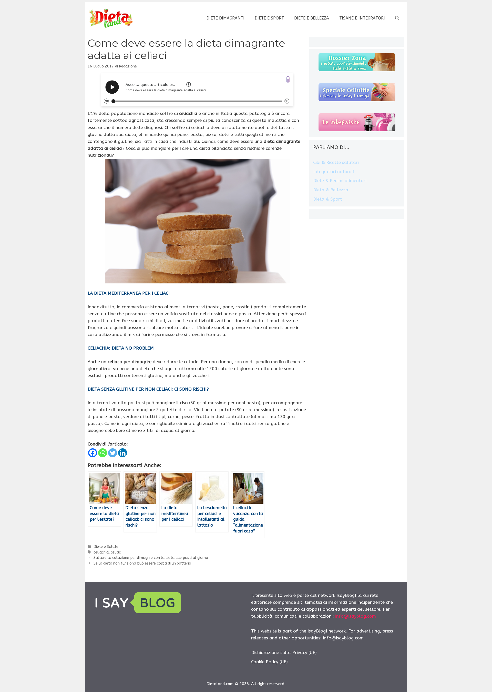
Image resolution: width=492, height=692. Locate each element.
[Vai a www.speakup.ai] (288, 79)
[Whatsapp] (102, 452)
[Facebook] (92, 452)
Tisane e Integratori (362, 18)
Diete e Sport (269, 18)
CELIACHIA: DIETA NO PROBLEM (121, 348)
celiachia (101, 552)
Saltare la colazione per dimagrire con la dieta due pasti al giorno (151, 558)
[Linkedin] (122, 452)
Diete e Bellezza (311, 18)
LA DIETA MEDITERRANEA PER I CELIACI (129, 293)
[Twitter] (112, 452)
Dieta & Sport (327, 199)
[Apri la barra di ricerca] (397, 18)
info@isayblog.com (355, 616)
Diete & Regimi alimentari (339, 180)
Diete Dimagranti (225, 18)
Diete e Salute (106, 547)
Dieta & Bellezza (330, 189)
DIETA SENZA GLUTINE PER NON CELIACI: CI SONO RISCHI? (148, 389)
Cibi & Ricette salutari (336, 162)
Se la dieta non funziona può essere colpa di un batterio (142, 563)
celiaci (116, 552)
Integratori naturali (333, 171)
